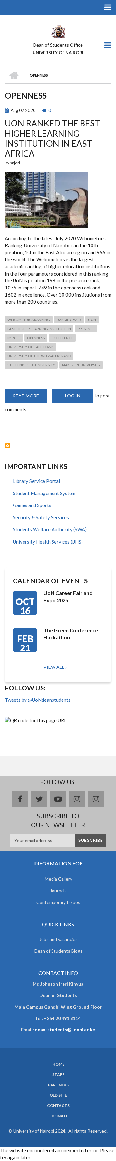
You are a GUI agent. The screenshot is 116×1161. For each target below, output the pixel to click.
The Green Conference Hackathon (71, 633)
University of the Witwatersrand (39, 356)
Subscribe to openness (7, 445)
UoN (92, 320)
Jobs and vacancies (58, 939)
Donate (60, 1116)
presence (86, 329)
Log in (72, 395)
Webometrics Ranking (28, 320)
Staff (58, 1075)
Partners (58, 1085)
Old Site (58, 1095)
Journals (58, 890)
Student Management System (44, 493)
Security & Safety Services (41, 517)
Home (58, 1064)
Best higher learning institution (39, 329)
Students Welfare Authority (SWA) (50, 529)
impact (13, 338)
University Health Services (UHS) (48, 542)
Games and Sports (32, 505)
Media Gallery (58, 879)
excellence (62, 338)
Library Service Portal (36, 481)
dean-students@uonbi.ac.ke (65, 1029)
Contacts (58, 1106)
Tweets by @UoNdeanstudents (38, 700)
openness (36, 338)
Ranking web (69, 320)
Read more (30, 398)
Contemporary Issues (58, 902)
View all (54, 667)
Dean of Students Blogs (58, 951)
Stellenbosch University (31, 365)
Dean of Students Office (58, 45)
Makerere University (81, 365)
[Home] (58, 30)
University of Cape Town (30, 347)
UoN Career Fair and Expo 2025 (68, 596)
